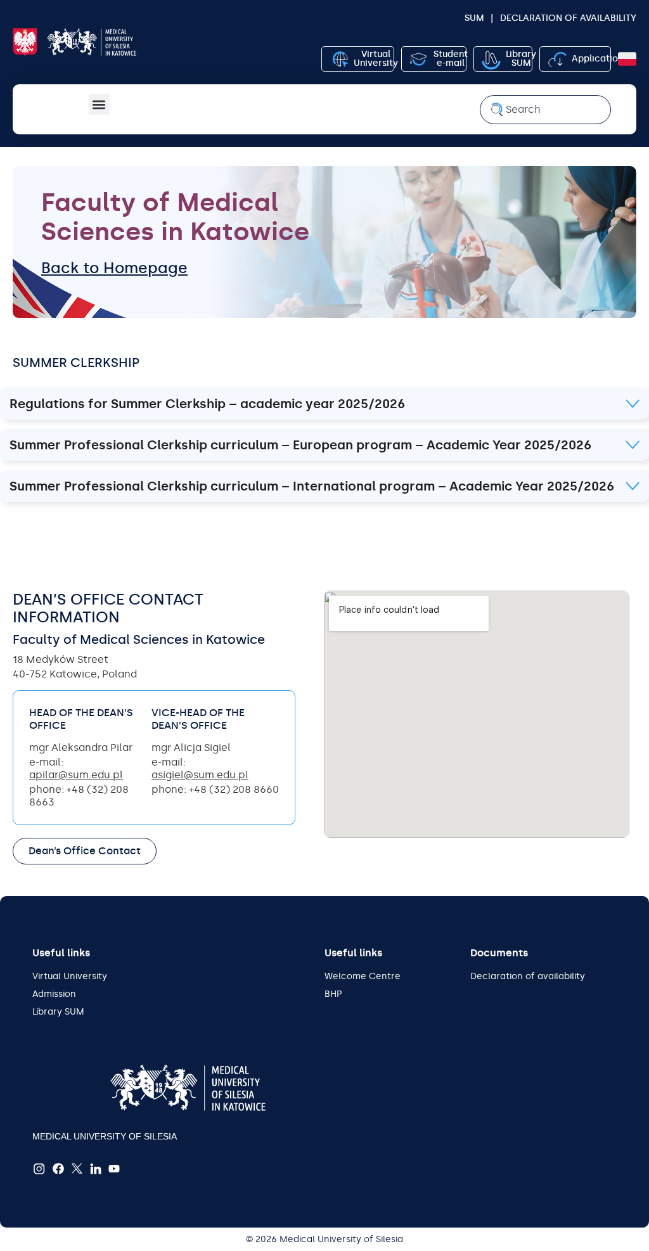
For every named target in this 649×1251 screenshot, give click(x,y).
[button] (99, 104)
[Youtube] (115, 1169)
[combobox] (545, 109)
